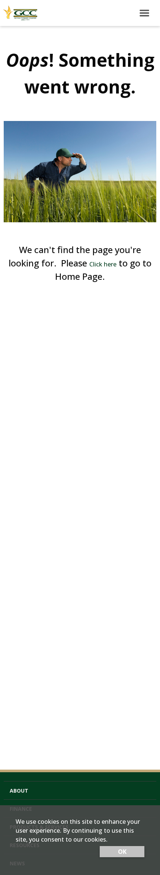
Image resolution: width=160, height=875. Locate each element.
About (19, 790)
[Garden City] (18, 13)
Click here (102, 264)
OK (122, 852)
